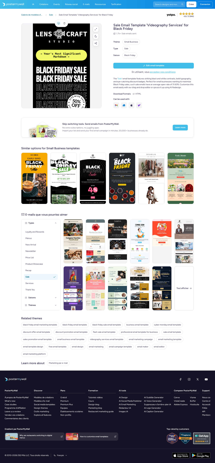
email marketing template (169, 339)
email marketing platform (34, 354)
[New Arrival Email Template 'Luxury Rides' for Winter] (139, 288)
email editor (159, 346)
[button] (96, 29)
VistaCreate (179, 401)
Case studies (11, 404)
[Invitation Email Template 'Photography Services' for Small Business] (162, 288)
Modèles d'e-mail (42, 401)
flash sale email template (104, 332)
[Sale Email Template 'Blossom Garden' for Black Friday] (63, 178)
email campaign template (120, 346)
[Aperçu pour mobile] (64, 23)
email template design (33, 346)
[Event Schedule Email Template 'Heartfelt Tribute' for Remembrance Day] (95, 241)
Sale (126, 48)
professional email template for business (139, 332)
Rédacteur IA (125, 408)
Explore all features (42, 415)
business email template (137, 325)
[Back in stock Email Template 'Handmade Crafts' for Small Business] (117, 241)
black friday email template (75, 325)
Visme (193, 397)
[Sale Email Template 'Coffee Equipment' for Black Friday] (34, 178)
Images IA (123, 411)
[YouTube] (206, 379)
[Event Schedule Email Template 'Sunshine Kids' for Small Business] (95, 288)
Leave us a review (13, 411)
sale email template (172, 332)
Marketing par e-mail (58, 363)
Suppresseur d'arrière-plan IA (157, 404)
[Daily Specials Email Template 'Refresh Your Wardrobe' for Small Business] (151, 178)
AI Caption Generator (154, 411)
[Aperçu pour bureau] (58, 23)
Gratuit (63, 397)
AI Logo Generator (152, 408)
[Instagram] (189, 379)
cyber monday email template (167, 325)
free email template (57, 346)
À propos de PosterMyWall (17, 397)
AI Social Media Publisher (130, 401)
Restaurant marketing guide (101, 411)
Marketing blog (95, 408)
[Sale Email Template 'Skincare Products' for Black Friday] (93, 178)
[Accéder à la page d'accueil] (12, 4)
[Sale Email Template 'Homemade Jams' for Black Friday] (122, 178)
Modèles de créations (44, 397)
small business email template (70, 339)
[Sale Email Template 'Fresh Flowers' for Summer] (180, 178)
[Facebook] (180, 379)
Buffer (193, 401)
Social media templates (44, 404)
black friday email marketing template (40, 325)
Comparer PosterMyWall (185, 390)
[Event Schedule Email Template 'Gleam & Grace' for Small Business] (117, 288)
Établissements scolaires (71, 411)
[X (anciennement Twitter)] (198, 379)
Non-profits (65, 415)
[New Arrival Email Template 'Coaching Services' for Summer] (184, 241)
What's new (10, 401)
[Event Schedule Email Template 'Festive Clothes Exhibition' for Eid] (73, 288)
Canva (177, 397)
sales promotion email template (37, 339)
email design (77, 346)
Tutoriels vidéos (95, 397)
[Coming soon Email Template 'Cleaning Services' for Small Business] (139, 241)
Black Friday (129, 55)
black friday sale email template (106, 325)
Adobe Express (181, 404)
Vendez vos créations (14, 415)
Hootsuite (194, 404)
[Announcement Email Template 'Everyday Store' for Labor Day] (162, 241)
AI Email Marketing (127, 404)
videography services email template (106, 339)
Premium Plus (66, 404)
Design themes (41, 408)
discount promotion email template (71, 332)
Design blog (93, 404)
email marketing (96, 346)
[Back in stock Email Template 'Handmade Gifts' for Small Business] (73, 241)
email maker (142, 346)
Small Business (131, 42)
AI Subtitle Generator (154, 397)
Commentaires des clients (17, 418)
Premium (64, 401)
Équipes (64, 408)
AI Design (123, 397)
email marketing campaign (141, 339)
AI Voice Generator (153, 401)
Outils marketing (41, 411)
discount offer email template (36, 332)
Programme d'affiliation (15, 408)
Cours (91, 401)
